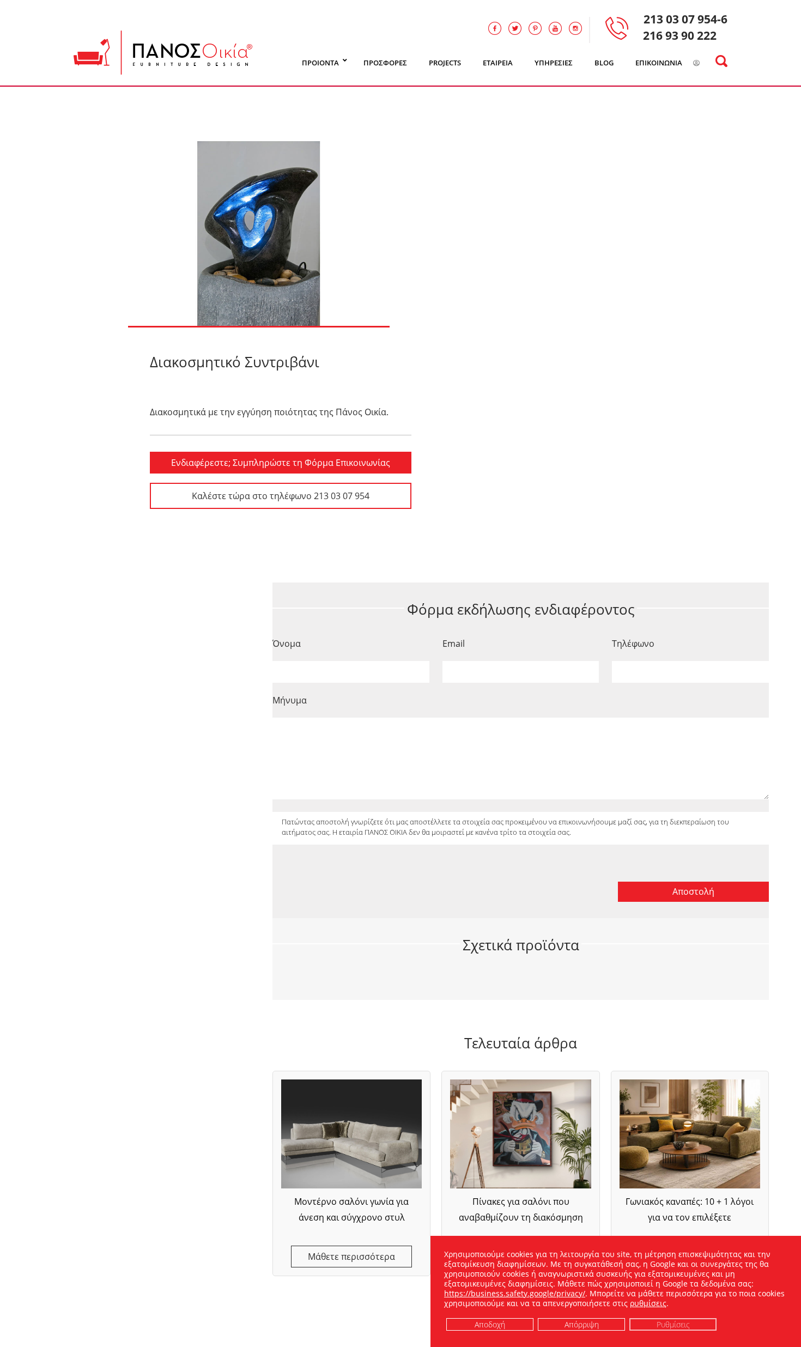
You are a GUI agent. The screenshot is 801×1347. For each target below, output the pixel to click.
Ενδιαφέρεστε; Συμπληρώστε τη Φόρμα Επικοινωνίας (280, 463)
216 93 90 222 (680, 35)
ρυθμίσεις (648, 1303)
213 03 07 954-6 (685, 19)
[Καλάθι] (710, 63)
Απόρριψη (582, 1324)
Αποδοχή (490, 1324)
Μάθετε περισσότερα (351, 1257)
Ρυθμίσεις (673, 1324)
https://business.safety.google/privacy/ (514, 1293)
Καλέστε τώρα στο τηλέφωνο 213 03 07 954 (280, 496)
